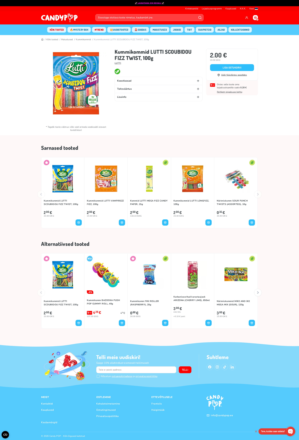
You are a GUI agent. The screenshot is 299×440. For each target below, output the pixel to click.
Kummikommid (83, 39)
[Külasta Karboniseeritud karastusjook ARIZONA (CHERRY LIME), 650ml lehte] (192, 275)
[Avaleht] (60, 19)
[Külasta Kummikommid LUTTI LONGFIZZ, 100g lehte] (192, 179)
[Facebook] (210, 367)
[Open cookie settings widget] (5, 434)
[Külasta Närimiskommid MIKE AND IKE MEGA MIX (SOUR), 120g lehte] (236, 275)
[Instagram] (217, 367)
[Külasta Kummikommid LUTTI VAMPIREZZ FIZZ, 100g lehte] (106, 179)
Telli (185, 369)
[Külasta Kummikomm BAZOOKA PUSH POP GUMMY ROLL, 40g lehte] (106, 275)
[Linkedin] (232, 367)
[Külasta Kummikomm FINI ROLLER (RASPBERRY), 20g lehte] (149, 275)
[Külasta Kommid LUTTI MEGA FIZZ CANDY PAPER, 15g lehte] (149, 179)
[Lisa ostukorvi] (79, 222)
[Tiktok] (225, 367)
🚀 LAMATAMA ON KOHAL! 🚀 (149, 3)
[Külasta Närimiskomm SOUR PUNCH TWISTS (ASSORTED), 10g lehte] (236, 179)
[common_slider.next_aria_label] (258, 194)
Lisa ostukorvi (232, 67)
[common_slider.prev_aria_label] (41, 194)
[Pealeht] (42, 39)
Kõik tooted (52, 39)
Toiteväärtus (124, 89)
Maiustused (67, 39)
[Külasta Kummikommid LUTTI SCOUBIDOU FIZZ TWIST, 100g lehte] (63, 179)
